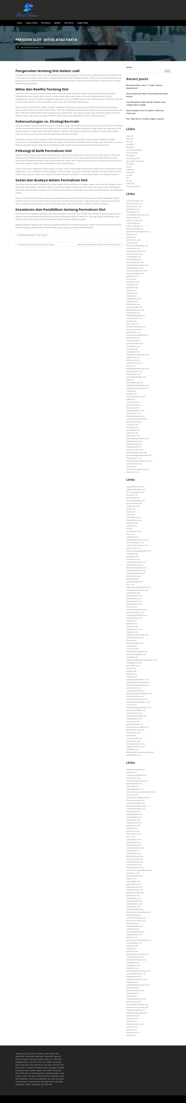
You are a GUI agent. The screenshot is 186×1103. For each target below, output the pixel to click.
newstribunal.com (133, 778)
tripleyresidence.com (134, 926)
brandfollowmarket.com (136, 710)
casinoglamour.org (134, 464)
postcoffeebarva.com (134, 565)
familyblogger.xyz (133, 915)
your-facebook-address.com (137, 1005)
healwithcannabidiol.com (136, 960)
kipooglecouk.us (133, 408)
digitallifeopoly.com (134, 814)
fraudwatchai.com (133, 834)
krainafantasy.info (133, 517)
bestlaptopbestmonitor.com (137, 369)
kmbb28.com (131, 1021)
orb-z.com (130, 584)
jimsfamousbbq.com (134, 201)
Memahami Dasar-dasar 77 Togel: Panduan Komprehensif (144, 86)
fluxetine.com (131, 394)
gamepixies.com (133, 895)
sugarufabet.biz (132, 993)
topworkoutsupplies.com (136, 806)
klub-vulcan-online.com (135, 921)
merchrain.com (132, 1018)
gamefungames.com (134, 856)
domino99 (54, 1054)
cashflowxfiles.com (134, 618)
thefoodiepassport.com (135, 416)
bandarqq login (38, 1073)
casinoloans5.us (133, 402)
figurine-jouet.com (133, 1002)
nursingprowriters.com (135, 691)
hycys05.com (131, 607)
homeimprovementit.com (136, 775)
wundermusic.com (133, 853)
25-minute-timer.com (134, 859)
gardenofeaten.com (134, 604)
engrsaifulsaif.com (134, 865)
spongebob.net (132, 557)
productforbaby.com (134, 582)
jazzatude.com (132, 288)
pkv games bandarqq (134, 161)
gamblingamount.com (135, 730)
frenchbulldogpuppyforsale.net (138, 455)
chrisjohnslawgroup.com (136, 918)
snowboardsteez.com (135, 612)
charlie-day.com (132, 649)
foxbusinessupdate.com (136, 654)
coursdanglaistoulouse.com (137, 215)
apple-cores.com (133, 436)
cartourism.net (132, 433)
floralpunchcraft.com (134, 638)
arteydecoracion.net (134, 363)
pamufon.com (132, 937)
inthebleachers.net (133, 447)
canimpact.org (132, 427)
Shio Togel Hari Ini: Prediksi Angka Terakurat (145, 119)
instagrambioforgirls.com (136, 615)
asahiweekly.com (133, 881)
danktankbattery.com (134, 643)
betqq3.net (130, 399)
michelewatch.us (133, 223)
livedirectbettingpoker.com (137, 652)
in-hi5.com (130, 515)
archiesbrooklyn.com (134, 343)
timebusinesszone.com (135, 744)
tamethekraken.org (134, 943)
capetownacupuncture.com (137, 540)
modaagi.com (132, 302)
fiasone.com (131, 640)
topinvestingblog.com (135, 274)
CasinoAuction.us (133, 405)
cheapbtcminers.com (134, 867)
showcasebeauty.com (135, 262)
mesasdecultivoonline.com (137, 590)
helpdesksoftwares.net (135, 770)
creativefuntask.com (134, 862)
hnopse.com (131, 736)
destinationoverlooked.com (137, 727)
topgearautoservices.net (136, 999)
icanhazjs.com (132, 425)
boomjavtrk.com (133, 1032)
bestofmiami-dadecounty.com (138, 798)
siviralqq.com (131, 677)
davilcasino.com (133, 831)
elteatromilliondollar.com (136, 568)
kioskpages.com (133, 963)
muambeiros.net (133, 346)
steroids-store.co (133, 360)
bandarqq (130, 170)
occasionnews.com (134, 738)
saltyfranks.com (132, 282)
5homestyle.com (133, 472)
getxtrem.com (131, 624)
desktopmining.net (133, 444)
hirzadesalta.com (133, 812)
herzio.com (130, 512)
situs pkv (130, 139)
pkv (127, 178)
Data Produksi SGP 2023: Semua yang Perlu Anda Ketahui (147, 95)
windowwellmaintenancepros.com (140, 752)
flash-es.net (131, 668)
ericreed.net (131, 391)
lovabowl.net (131, 772)
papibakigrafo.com (134, 422)
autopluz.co (131, 237)
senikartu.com (132, 523)
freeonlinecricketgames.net (137, 335)
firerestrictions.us (133, 341)
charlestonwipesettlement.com (138, 708)
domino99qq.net (133, 498)
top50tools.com (132, 276)
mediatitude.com (133, 248)
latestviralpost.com (134, 596)
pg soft (57, 1056)
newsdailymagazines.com (136, 781)
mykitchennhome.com (135, 411)
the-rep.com (131, 279)
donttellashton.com (134, 503)
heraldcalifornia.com (134, 890)
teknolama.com (132, 579)
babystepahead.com (134, 724)
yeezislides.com (132, 786)
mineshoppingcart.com (135, 803)
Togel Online (82, 23)
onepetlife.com (132, 982)
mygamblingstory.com (135, 487)
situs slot (48, 1059)
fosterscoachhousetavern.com (138, 587)
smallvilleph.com (133, 304)
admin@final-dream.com (33, 47)
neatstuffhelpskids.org (135, 315)
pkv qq (129, 142)
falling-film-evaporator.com (137, 685)
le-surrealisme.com (134, 260)
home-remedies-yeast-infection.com (141, 792)
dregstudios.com (133, 313)
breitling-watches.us (134, 229)
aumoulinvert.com (133, 413)
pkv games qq (37, 1084)
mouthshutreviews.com (135, 809)
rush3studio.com (133, 506)
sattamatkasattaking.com (136, 979)
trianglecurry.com (133, 965)
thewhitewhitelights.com (136, 377)
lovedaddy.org (132, 657)
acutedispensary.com (135, 696)
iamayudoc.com (132, 873)
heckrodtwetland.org (134, 383)
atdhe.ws (130, 380)
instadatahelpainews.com (136, 1013)
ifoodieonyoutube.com (135, 800)
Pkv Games (45, 23)
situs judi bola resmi (55, 1079)
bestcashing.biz (132, 338)
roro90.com (131, 509)
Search (129, 67)
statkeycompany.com (135, 268)
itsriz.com (130, 534)
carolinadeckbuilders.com (136, 271)
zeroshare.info (132, 293)
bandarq (30, 1068)
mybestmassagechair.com (137, 388)
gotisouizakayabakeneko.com (138, 551)
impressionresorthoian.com (137, 680)
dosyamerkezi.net (133, 257)
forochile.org (131, 321)
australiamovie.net (134, 206)
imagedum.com (132, 968)
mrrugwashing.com (134, 663)
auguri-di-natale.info (134, 220)
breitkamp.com (132, 923)
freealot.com (131, 879)
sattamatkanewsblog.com (136, 699)
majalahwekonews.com (135, 489)
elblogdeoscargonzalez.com (137, 355)
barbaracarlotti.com (134, 441)
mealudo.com (131, 646)
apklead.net (131, 1035)
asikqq (129, 167)
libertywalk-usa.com (134, 204)
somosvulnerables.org (135, 932)
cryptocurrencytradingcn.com (138, 702)
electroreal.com (132, 795)
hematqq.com (34, 1082)
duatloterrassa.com (134, 935)
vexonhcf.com (132, 243)
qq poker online (48, 1082)
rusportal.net (131, 526)
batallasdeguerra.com (135, 310)
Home (19, 23)
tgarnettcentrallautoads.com (138, 232)
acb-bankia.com (132, 666)
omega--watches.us (134, 226)
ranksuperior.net (133, 722)
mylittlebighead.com (134, 876)
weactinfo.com (132, 626)
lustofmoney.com (133, 741)
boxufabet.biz (131, 996)
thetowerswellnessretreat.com (138, 971)
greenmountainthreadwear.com (139, 694)
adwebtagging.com (134, 719)
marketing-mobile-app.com (137, 635)
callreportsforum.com (135, 1024)
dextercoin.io (131, 467)
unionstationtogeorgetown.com (139, 870)
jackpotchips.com (133, 907)
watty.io (129, 529)
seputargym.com (133, 820)
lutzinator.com (132, 946)
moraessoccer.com (134, 318)
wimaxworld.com (133, 332)
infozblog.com (132, 349)
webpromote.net (132, 357)
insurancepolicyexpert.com (137, 265)
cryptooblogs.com (133, 840)
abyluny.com (131, 1030)
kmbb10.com (131, 621)
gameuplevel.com (133, 842)
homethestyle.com (133, 845)
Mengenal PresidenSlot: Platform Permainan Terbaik (98, 245)
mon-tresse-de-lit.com (135, 991)
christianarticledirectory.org (137, 469)
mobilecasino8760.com (135, 397)
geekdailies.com (133, 1016)
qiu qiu (129, 175)
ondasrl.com (131, 949)
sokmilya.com (132, 1027)
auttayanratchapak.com (136, 562)
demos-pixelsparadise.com (137, 246)
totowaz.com (131, 705)
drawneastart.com (133, 898)
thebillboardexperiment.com (137, 985)
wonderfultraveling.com (136, 327)
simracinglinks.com (134, 254)
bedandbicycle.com (134, 887)
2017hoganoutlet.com (135, 492)
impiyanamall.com (134, 823)
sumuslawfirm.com (134, 688)
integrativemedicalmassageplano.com (141, 660)
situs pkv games (133, 158)
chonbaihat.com (133, 352)
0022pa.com (131, 290)
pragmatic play (22, 1062)
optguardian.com (133, 826)
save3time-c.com (133, 240)
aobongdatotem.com (134, 789)
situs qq (129, 136)
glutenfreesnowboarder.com (137, 954)
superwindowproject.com (136, 419)
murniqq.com (21, 1082)
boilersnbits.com (133, 593)
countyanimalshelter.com (136, 716)
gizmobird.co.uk (132, 209)
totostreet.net (131, 828)
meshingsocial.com (134, 629)
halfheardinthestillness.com (137, 385)
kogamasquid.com (133, 458)
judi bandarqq (132, 153)
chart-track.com (132, 324)
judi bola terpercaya (51, 1076)
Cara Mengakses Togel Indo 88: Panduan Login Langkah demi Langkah (146, 103)
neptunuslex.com (133, 218)
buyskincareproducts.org (136, 453)
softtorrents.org (132, 929)
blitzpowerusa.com (134, 601)
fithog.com (130, 366)
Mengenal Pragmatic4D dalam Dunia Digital (37, 245)
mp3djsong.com (133, 212)
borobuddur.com (133, 851)
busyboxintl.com (133, 559)
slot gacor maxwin (51, 1065)
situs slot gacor (22, 1059)
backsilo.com (131, 674)
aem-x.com (130, 837)
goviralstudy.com (133, 430)
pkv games (130, 156)
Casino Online (32, 23)
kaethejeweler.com (133, 977)
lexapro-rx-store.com (134, 450)
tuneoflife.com (132, 749)
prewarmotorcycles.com (136, 251)
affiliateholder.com (134, 755)
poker (40, 1054)
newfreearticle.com (134, 598)
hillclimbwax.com (133, 733)
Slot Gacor (69, 23)
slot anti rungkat (36, 1059)
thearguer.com (132, 632)
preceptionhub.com (134, 784)
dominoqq (130, 184)
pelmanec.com (132, 495)
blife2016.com (132, 951)
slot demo (130, 147)
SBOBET (57, 23)
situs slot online (36, 1065)
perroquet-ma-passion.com (137, 1007)
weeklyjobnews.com (134, 713)
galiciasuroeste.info (134, 307)
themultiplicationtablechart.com (139, 461)
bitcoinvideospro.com (135, 543)
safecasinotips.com (134, 904)
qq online (130, 144)
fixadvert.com (131, 234)
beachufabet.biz (132, 988)
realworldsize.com (133, 576)
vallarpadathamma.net (135, 573)
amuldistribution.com (135, 848)
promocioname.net (134, 329)
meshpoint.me (132, 554)
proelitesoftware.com (134, 909)
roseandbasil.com (133, 374)
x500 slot (57, 1059)
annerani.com (131, 285)
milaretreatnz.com (133, 299)
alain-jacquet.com (133, 548)
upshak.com (131, 671)
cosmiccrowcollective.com (137, 545)
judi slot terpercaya (134, 150)
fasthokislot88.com (134, 901)
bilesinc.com (131, 296)
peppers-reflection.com (135, 747)
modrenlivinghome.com (136, 1010)
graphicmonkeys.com (135, 893)
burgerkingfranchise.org (136, 571)
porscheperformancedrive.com (138, 940)
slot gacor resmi (35, 1076)
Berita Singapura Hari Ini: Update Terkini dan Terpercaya (145, 111)
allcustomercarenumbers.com (138, 912)
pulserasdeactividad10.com (137, 439)
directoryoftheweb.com (135, 501)
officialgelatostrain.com (136, 974)
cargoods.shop (132, 537)
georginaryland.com (134, 371)
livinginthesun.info (133, 531)
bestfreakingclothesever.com (138, 682)
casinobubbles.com (134, 817)
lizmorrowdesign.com (135, 957)
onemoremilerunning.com (136, 610)
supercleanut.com (133, 884)
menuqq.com (21, 1054)
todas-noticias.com (134, 520)
